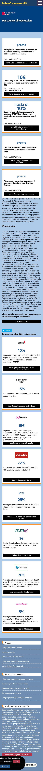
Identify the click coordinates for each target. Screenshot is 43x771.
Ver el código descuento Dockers (21, 406)
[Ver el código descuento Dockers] (21, 381)
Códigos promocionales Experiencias (16, 661)
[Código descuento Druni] (21, 530)
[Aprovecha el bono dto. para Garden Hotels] (21, 492)
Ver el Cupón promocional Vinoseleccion (21, 128)
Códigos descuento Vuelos (12, 648)
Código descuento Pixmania (21, 443)
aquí (16, 762)
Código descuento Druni (21, 555)
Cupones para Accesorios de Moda (15, 684)
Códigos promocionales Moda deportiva (17, 698)
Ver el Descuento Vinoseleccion (21, 94)
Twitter (8, 330)
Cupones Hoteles (8, 652)
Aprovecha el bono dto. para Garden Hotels (21, 518)
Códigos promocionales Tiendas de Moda (17, 679)
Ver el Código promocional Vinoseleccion (21, 162)
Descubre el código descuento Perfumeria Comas (21, 368)
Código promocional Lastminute (21, 629)
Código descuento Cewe (21, 480)
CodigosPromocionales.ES (14, 3)
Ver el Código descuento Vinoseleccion (21, 63)
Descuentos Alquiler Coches (12, 657)
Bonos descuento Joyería (11, 693)
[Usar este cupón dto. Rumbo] (21, 567)
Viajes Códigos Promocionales (13, 666)
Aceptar (5, 766)
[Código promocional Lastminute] (21, 604)
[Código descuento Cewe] (21, 455)
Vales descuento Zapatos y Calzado (15, 688)
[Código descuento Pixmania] (21, 418)
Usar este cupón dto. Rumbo (21, 592)
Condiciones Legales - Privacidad (17, 754)
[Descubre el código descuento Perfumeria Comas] (21, 342)
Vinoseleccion (21, 322)
